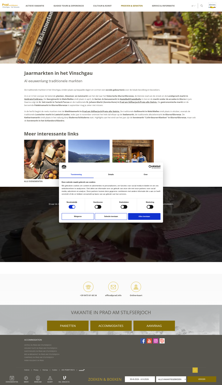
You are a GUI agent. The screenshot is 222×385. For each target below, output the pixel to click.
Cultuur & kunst (102, 5)
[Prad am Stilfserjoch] (11, 6)
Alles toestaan (144, 216)
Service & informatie (163, 5)
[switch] (98, 207)
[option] (111, 38)
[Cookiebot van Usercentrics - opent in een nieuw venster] (150, 167)
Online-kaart (136, 295)
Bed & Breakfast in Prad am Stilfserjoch (41, 354)
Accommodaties (111, 326)
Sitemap (45, 370)
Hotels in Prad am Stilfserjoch (37, 345)
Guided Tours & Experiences (69, 5)
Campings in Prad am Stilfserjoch (39, 357)
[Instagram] (155, 340)
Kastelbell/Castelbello (130, 99)
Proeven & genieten (132, 5)
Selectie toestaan (111, 216)
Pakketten (68, 326)
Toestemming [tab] (76, 175)
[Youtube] (149, 340)
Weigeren (78, 216)
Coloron (26, 370)
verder (201, 379)
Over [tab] (146, 175)
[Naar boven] (195, 370)
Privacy (36, 370)
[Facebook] (142, 340)
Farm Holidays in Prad (34, 360)
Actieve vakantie (35, 5)
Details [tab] (111, 175)
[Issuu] (162, 340)
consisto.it (82, 370)
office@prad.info (113, 295)
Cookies (54, 370)
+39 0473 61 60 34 (88, 295)
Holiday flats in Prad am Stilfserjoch (40, 348)
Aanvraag (154, 326)
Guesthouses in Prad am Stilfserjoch (40, 351)
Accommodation (33, 339)
